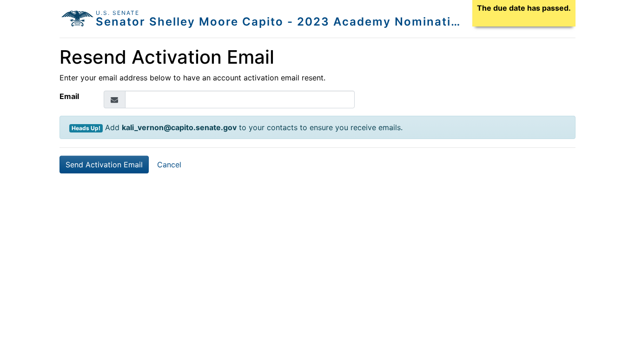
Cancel (169, 164)
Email (69, 96)
